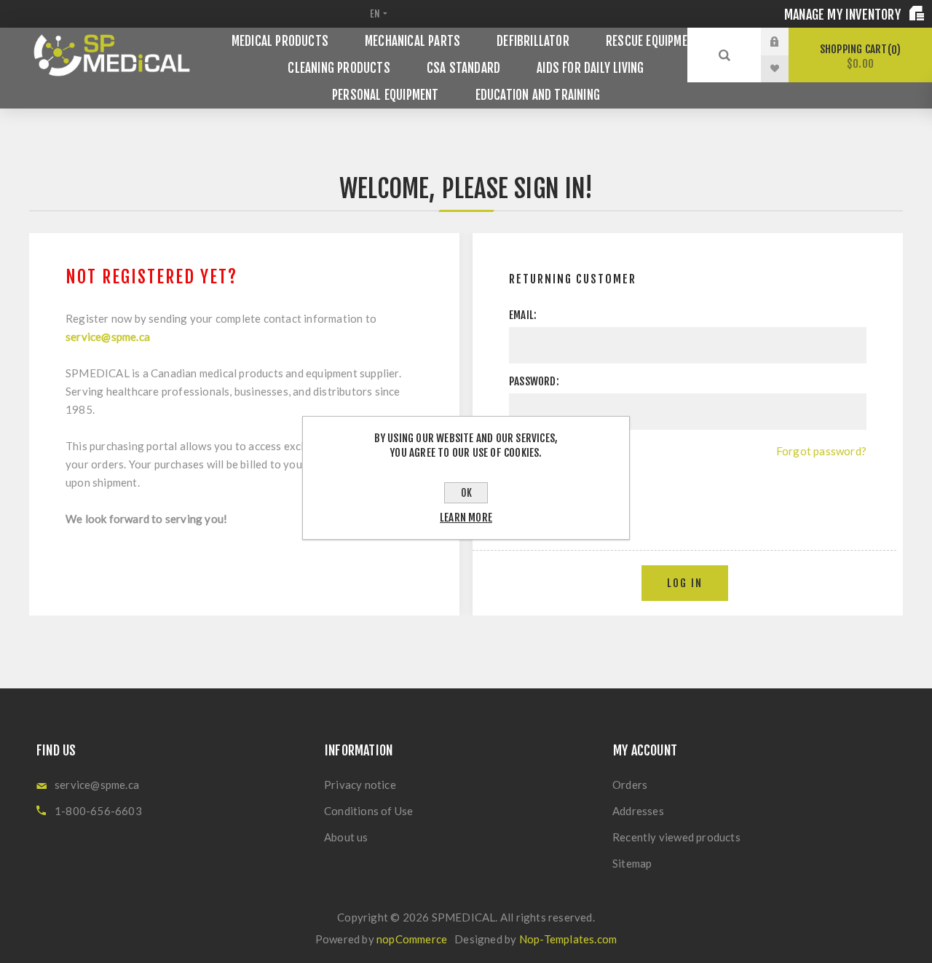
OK (466, 493)
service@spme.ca (108, 336)
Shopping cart (858, 56)
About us (346, 837)
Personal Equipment (385, 95)
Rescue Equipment (653, 41)
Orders (629, 784)
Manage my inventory (844, 15)
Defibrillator (533, 41)
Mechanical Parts (412, 41)
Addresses (638, 810)
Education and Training (537, 95)
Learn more (466, 517)
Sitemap (632, 863)
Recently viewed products (676, 837)
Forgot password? (821, 450)
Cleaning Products (339, 68)
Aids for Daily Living (590, 68)
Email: (523, 315)
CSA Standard (463, 68)
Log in (786, 41)
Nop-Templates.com (568, 939)
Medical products (280, 41)
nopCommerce (411, 939)
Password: (534, 381)
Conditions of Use (368, 810)
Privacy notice (360, 784)
